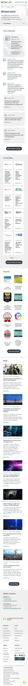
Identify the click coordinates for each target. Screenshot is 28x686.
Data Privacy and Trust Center (10, 672)
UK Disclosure (6, 682)
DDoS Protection (7, 635)
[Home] (6, 2)
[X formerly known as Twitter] (17, 655)
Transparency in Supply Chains (11, 673)
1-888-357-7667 (18, 648)
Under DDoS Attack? (20, 653)
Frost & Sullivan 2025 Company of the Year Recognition (18, 307)
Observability (6, 631)
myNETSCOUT (18, 2)
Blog (16, 628)
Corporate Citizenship (6, 653)
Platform (5, 628)
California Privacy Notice (9, 681)
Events (16, 638)
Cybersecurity (6, 633)
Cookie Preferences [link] (8, 684)
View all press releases (14, 148)
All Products (6, 640)
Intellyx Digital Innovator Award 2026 (18, 288)
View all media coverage (14, 262)
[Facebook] (22, 655)
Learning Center (19, 633)
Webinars (17, 640)
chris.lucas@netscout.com (10, 601)
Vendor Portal (6, 676)
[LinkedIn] (15, 656)
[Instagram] (24, 656)
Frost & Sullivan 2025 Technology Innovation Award (18, 343)
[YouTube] (19, 655)
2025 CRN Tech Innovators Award (7, 344)
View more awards (14, 351)
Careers (5, 650)
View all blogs (14, 584)
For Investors (6, 657)
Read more (15, 53)
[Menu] (26, 2)
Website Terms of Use (8, 671)
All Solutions (6, 638)
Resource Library (19, 631)
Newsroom (6, 659)
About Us (5, 648)
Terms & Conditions (8, 669)
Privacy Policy (6, 675)
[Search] (23, 2)
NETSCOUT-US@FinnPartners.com (12, 608)
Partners (5, 661)
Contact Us (17, 650)
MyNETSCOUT (18, 635)
